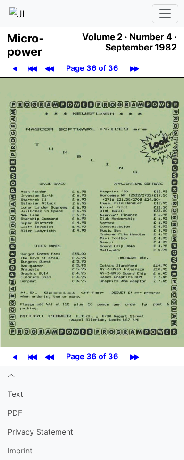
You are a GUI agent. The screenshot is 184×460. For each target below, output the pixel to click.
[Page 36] (92, 211)
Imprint (20, 450)
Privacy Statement (40, 431)
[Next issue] (134, 68)
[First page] (32, 68)
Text (15, 394)
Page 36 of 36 (92, 68)
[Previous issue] (49, 68)
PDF (15, 413)
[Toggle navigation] (165, 13)
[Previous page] (15, 68)
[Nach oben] (92, 375)
